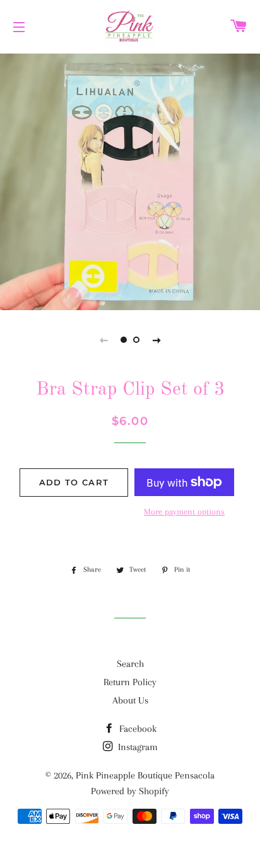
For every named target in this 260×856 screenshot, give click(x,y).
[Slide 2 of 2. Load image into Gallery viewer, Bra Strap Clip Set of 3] (136, 339)
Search (130, 663)
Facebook (137, 728)
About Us (130, 700)
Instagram (136, 747)
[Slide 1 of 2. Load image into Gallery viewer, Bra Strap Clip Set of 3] (123, 339)
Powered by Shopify (130, 791)
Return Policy (130, 682)
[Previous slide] (103, 340)
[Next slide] (156, 340)
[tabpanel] (130, 180)
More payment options (184, 511)
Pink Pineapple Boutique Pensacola (145, 775)
